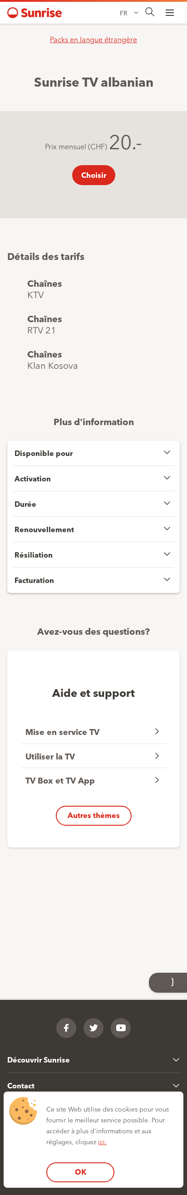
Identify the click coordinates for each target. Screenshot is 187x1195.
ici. (102, 1141)
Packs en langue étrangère (93, 39)
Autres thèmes (94, 815)
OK (80, 1171)
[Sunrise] (34, 12)
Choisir (93, 175)
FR (123, 12)
